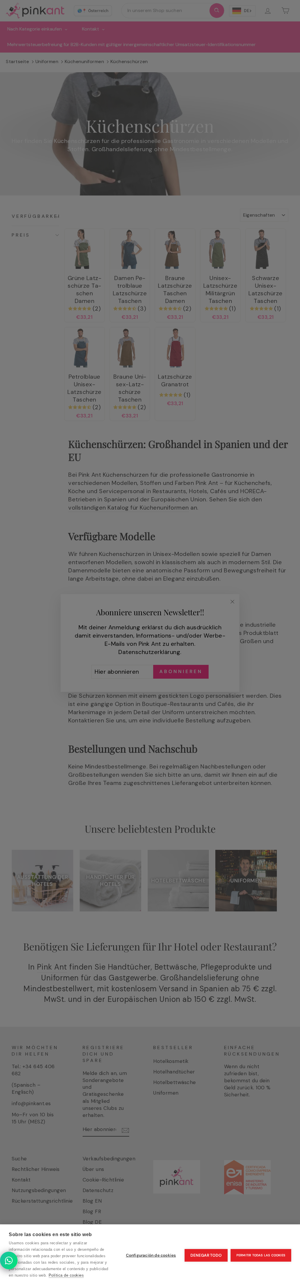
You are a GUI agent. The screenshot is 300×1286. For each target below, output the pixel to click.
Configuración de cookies (151, 1255)
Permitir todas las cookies (260, 1255)
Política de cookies (66, 1275)
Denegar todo (205, 1255)
